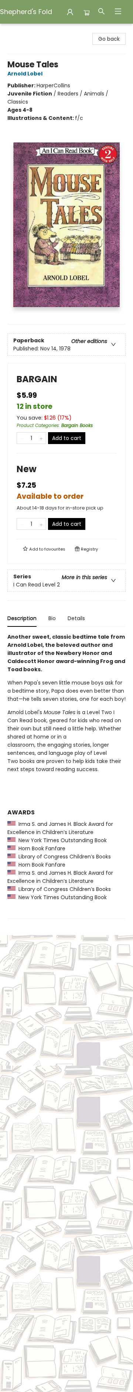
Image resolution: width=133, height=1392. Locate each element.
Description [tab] (22, 618)
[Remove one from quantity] (21, 438)
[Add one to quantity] (41, 438)
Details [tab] (76, 618)
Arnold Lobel (24, 73)
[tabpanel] (66, 776)
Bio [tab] (52, 618)
